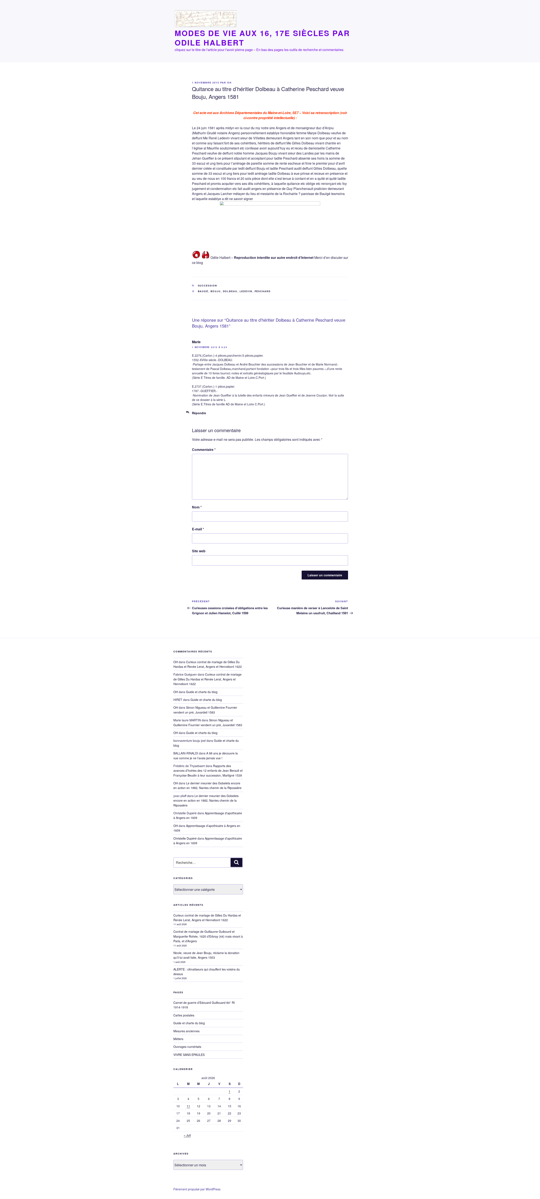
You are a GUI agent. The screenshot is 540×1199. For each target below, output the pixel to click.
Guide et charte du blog (201, 692)
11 (188, 1106)
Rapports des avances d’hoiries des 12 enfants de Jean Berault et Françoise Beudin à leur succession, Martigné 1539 (208, 770)
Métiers (178, 1039)
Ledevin (246, 291)
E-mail (198, 529)
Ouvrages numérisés (187, 1046)
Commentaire (204, 449)
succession (207, 285)
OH (229, 82)
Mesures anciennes (186, 1031)
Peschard (263, 291)
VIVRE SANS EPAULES (189, 1054)
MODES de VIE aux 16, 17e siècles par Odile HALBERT (262, 37)
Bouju (216, 291)
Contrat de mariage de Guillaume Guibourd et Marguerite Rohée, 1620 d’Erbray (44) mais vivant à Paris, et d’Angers (208, 936)
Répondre (199, 413)
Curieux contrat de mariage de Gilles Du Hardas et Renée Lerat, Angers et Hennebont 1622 (207, 679)
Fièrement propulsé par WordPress (196, 1189)
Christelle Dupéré (185, 838)
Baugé (203, 291)
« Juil (187, 1135)
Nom (197, 507)
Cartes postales (183, 1015)
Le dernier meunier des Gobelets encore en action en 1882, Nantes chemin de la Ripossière (207, 785)
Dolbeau (230, 291)
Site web (198, 550)
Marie (196, 341)
